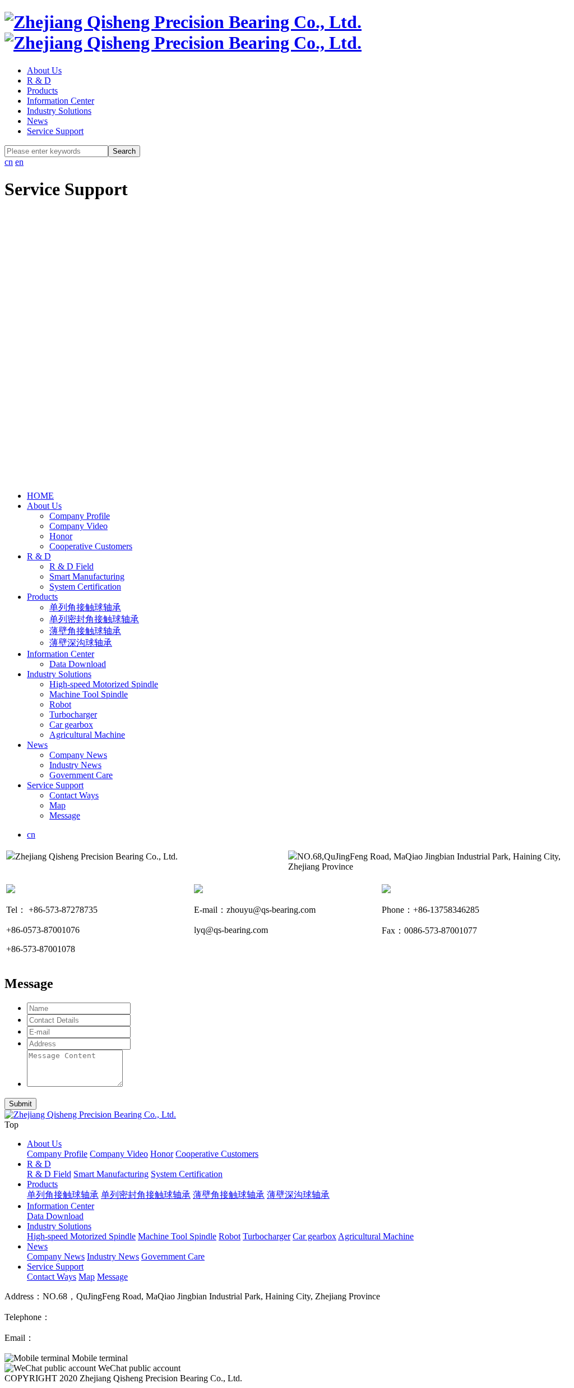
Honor (60, 536)
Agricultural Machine (87, 734)
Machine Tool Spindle (88, 694)
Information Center (60, 100)
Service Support (55, 131)
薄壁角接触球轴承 (85, 631)
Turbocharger (73, 714)
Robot (60, 704)
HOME (40, 495)
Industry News (75, 765)
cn (8, 162)
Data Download (77, 664)
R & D (39, 80)
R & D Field (71, 566)
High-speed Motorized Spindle (103, 684)
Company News (78, 755)
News (37, 121)
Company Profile (79, 516)
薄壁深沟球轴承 (80, 642)
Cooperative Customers (90, 546)
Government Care (81, 775)
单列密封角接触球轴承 (94, 619)
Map (57, 805)
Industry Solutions (59, 111)
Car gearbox (71, 724)
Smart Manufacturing (86, 576)
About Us (44, 70)
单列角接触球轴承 (85, 607)
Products (42, 90)
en (19, 162)
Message (64, 815)
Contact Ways (74, 795)
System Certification (85, 586)
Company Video (78, 526)
